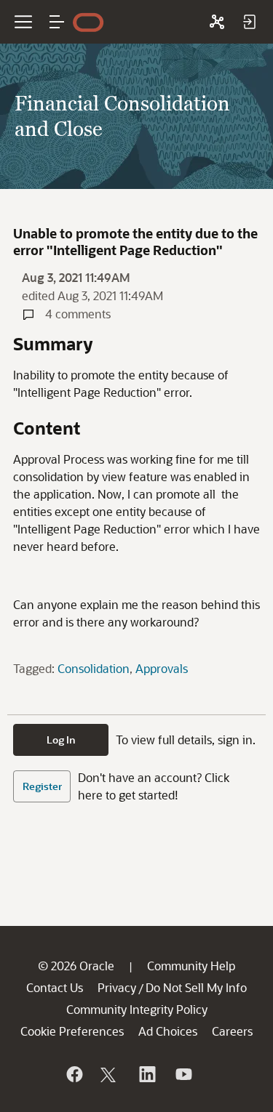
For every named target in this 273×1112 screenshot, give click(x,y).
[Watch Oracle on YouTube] (182, 1074)
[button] (57, 22)
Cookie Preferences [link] (72, 1031)
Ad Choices (167, 1031)
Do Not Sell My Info (196, 987)
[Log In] (249, 22)
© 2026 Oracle (76, 965)
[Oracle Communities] (217, 22)
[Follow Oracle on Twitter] (109, 1074)
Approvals (161, 668)
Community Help (191, 965)
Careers (232, 1031)
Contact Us (54, 987)
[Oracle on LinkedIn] (146, 1074)
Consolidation (94, 668)
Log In (61, 739)
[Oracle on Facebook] (73, 1074)
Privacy (117, 987)
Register (42, 786)
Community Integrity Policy (136, 1009)
